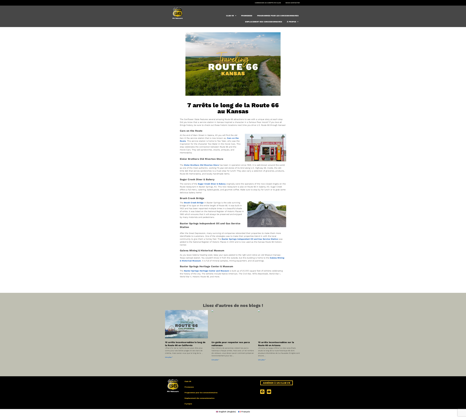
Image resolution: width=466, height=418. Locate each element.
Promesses (246, 16)
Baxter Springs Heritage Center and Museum (206, 271)
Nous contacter (293, 3)
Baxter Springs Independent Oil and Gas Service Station (250, 239)
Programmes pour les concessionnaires (278, 16)
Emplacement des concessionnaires (263, 22)
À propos (291, 22)
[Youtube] (269, 391)
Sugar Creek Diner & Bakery (212, 184)
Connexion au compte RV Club (268, 3)
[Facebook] (262, 391)
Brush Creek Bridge (194, 202)
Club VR (230, 16)
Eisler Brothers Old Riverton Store (201, 165)
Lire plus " (169, 357)
